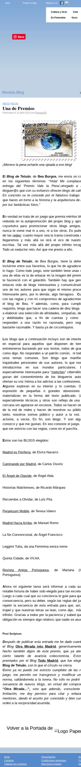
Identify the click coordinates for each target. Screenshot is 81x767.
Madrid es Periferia (16, 452)
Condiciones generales (53, 760)
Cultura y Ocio (59, 12)
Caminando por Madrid (19, 464)
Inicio (7, 3)
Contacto (9, 760)
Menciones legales (51, 764)
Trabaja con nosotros (15, 764)
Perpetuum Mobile (16, 511)
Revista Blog (13, 92)
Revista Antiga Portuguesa (26, 570)
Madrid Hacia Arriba (17, 523)
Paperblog (21, 15)
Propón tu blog (29, 3)
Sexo (74, 17)
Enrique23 (41, 112)
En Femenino (58, 17)
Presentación (48, 757)
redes (17, 235)
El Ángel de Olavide (17, 476)
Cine (75, 12)
